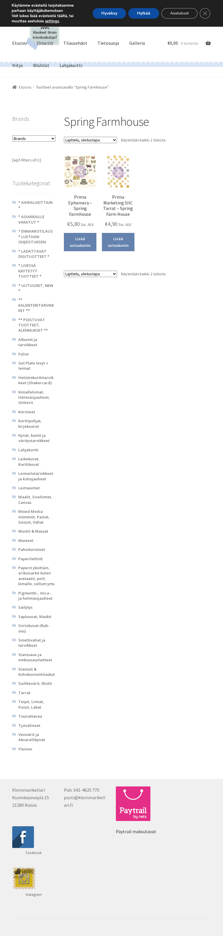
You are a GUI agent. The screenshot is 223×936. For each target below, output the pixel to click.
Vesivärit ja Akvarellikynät (31, 737)
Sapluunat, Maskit (34, 616)
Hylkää (143, 13)
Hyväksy (109, 13)
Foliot (23, 354)
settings (52, 21)
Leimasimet (29, 488)
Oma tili (45, 43)
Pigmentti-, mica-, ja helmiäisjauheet (35, 595)
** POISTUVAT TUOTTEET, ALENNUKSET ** (33, 325)
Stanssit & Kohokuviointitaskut (36, 671)
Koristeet (26, 411)
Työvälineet (29, 725)
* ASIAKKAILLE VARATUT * (31, 219)
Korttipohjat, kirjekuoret (30, 423)
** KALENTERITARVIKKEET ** (36, 305)
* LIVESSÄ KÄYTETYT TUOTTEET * (30, 271)
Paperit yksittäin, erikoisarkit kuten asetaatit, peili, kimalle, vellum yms (36, 575)
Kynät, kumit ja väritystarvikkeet (34, 438)
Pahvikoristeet (31, 549)
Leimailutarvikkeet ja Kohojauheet (35, 476)
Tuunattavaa (30, 716)
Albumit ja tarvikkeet (27, 342)
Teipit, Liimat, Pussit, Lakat (31, 704)
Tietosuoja (108, 43)
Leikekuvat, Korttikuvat (28, 461)
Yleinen (25, 749)
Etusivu (19, 43)
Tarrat (24, 692)
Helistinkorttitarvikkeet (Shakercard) (35, 380)
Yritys (17, 65)
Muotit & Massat (33, 531)
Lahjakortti (71, 65)
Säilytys (25, 607)
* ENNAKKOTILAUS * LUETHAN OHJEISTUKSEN (35, 237)
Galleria (137, 43)
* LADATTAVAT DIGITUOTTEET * (33, 254)
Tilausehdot (75, 43)
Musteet (25, 540)
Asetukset (179, 13)
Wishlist (41, 65)
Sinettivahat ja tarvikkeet (31, 642)
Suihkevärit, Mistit (35, 683)
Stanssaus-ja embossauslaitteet (35, 657)
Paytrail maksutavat (136, 831)
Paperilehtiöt (30, 558)
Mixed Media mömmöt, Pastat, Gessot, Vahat (34, 517)
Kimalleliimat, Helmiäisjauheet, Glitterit (34, 397)
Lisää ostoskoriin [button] (80, 242)
